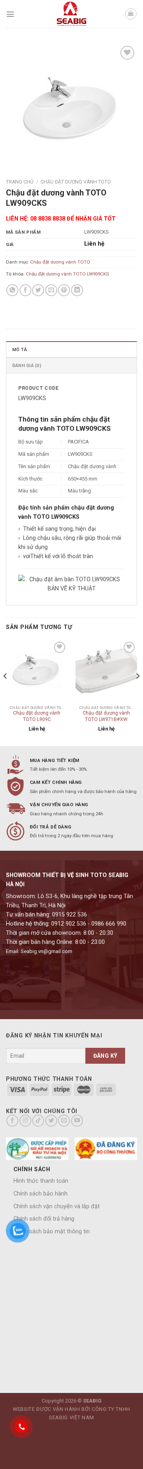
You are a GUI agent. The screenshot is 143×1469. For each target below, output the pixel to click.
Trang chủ (19, 182)
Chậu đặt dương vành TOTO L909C (36, 716)
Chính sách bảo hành (41, 1193)
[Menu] (10, 14)
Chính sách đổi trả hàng (44, 1218)
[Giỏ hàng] (131, 14)
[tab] (71, 349)
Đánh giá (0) (26, 365)
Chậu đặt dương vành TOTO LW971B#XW (106, 716)
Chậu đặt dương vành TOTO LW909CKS (67, 274)
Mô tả (19, 349)
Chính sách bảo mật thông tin (52, 1231)
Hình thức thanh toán (41, 1181)
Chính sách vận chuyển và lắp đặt (57, 1206)
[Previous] (6, 692)
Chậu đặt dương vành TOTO (76, 182)
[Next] (137, 692)
